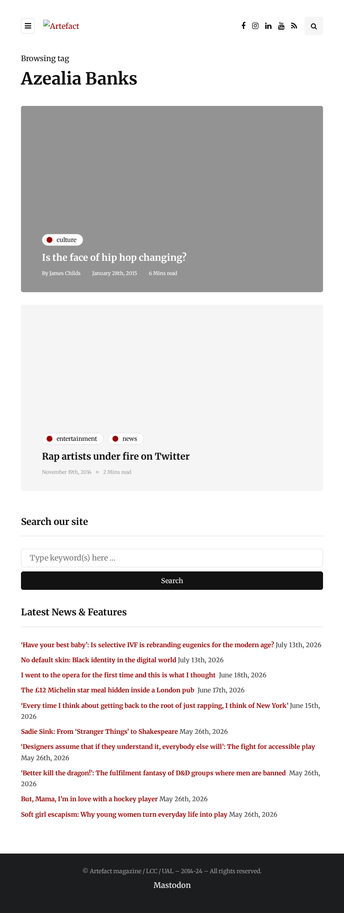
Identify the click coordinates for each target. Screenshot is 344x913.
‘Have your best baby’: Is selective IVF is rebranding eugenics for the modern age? (147, 645)
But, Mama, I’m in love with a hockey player (89, 799)
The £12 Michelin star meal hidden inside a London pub (108, 690)
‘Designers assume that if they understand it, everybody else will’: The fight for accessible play (168, 747)
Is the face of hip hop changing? (114, 257)
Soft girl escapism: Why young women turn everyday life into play (124, 814)
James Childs (65, 273)
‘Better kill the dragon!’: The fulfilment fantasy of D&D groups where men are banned (154, 773)
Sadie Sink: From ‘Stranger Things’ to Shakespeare (99, 732)
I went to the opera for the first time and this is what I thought (119, 675)
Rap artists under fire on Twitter (116, 456)
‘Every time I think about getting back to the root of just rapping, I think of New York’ (154, 706)
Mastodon (172, 885)
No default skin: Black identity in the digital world (98, 660)
